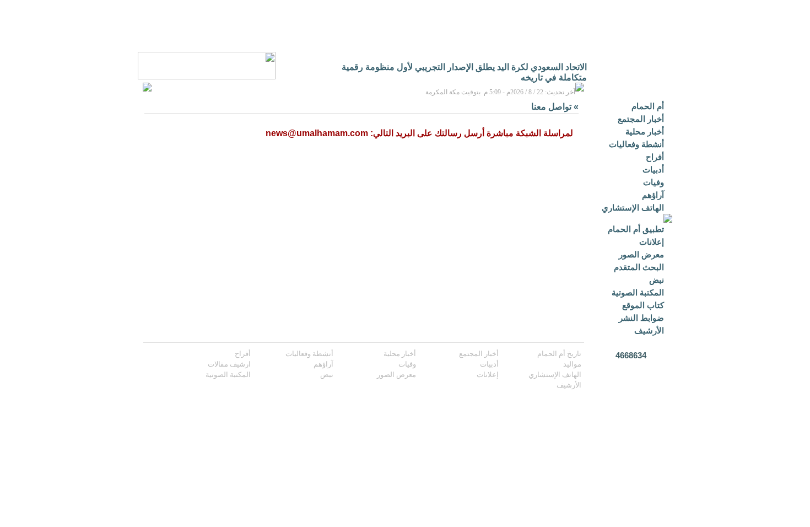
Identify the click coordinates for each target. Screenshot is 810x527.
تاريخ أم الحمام (559, 353)
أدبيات (653, 169)
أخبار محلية (644, 131)
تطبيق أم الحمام (636, 229)
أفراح (655, 157)
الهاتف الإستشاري (633, 207)
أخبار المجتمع (641, 118)
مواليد (572, 364)
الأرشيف (649, 330)
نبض (656, 279)
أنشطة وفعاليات (636, 144)
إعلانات (651, 241)
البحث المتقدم (639, 267)
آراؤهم (653, 195)
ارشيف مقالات (229, 364)
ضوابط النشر (641, 317)
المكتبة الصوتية (638, 292)
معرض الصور (641, 254)
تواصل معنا (551, 106)
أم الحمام (647, 106)
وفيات (653, 182)
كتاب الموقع (643, 305)
